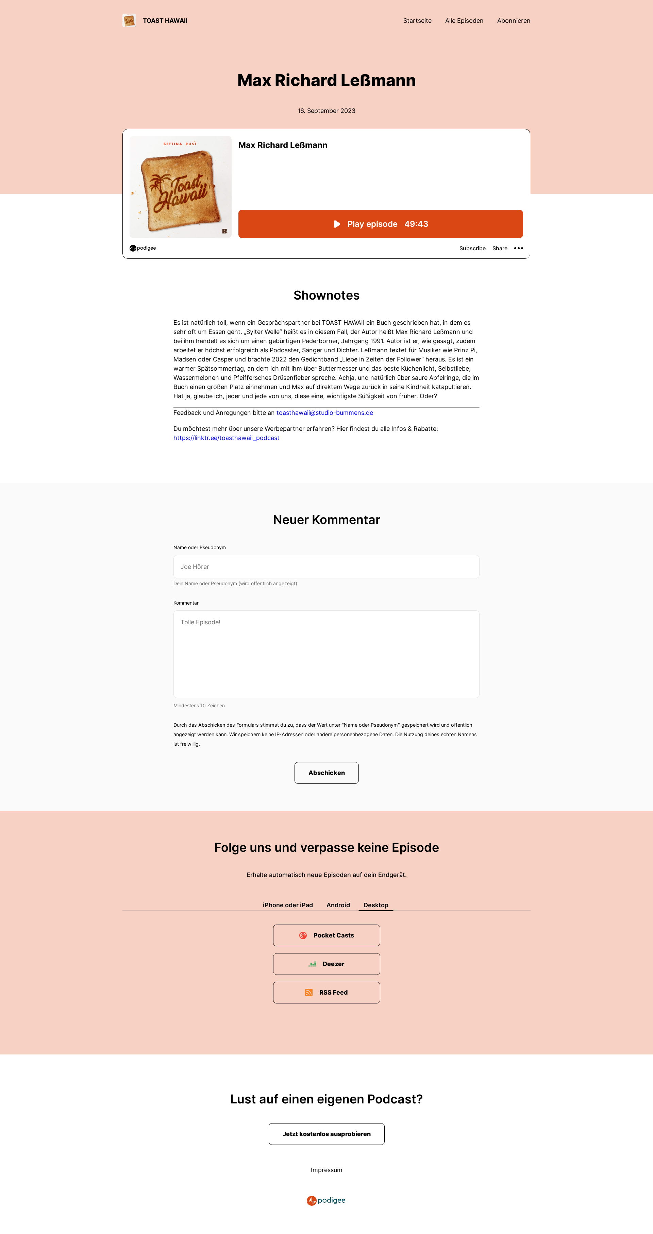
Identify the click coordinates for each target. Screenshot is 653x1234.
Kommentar (186, 603)
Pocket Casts (334, 935)
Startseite (417, 20)
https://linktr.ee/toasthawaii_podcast (226, 437)
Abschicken (326, 772)
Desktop (376, 905)
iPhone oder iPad (288, 905)
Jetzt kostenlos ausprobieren (327, 1133)
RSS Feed (333, 992)
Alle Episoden (464, 20)
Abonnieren (514, 20)
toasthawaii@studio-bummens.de (325, 412)
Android (338, 905)
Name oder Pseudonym (199, 547)
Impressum (326, 1169)
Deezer (334, 963)
